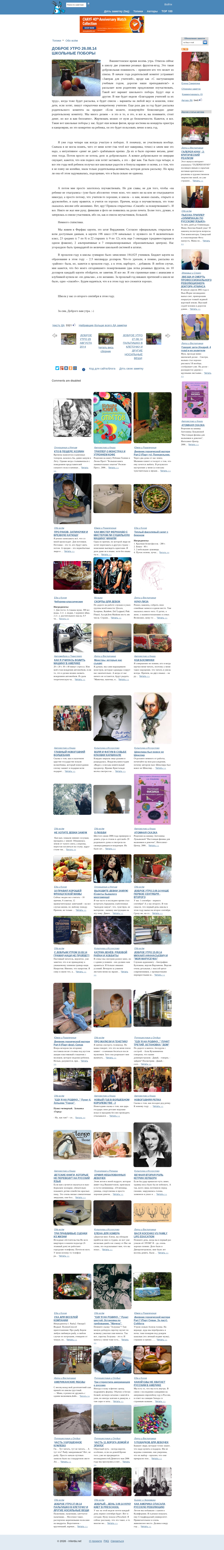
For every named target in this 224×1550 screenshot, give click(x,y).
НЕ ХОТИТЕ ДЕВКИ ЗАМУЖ (70, 832)
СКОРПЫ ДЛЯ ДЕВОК (107, 601)
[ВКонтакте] (66, 368)
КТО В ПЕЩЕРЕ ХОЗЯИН (69, 451)
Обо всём (72, 40)
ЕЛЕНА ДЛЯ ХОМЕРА (107, 1233)
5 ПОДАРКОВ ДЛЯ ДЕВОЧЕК (151, 1442)
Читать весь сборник (106, 349)
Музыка (98, 597)
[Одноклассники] (70, 368)
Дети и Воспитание (145, 597)
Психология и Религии (106, 1170)
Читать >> (113, 467)
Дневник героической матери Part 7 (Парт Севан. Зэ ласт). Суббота (152, 1320)
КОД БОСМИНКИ (144, 660)
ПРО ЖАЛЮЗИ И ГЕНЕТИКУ (111, 1041)
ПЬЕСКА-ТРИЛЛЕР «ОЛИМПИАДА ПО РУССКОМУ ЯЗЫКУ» (193, 218)
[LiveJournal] (79, 368)
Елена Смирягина (190, 83)
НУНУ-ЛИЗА (141, 601)
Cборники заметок (191, 88)
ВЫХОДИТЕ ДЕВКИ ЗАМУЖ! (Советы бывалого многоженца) (111, 894)
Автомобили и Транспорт (68, 656)
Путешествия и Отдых (147, 1037)
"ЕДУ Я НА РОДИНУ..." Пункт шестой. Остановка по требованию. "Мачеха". (111, 1320)
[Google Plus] (62, 368)
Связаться (117, 1541)
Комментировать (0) (192, 94)
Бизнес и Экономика (144, 1499)
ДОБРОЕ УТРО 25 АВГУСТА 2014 (86, 340)
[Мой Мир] (75, 368)
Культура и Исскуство (106, 747)
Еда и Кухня (140, 527)
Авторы (152, 11)
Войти (168, 4)
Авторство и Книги (105, 447)
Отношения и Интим (65, 447)
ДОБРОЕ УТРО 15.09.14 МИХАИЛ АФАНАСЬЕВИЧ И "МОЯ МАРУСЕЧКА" (151, 955)
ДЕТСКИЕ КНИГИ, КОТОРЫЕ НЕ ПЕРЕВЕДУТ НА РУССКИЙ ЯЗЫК (72, 1178)
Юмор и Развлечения (145, 447)
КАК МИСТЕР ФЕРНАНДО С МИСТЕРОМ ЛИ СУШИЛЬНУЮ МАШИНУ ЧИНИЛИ (112, 535)
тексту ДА (58, 325)
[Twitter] (57, 368)
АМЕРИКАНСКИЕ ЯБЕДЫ (69, 1382)
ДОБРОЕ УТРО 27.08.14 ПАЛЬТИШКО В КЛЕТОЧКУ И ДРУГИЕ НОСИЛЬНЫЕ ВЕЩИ (133, 346)
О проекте (95, 1541)
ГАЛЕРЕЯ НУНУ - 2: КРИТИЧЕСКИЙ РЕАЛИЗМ (192, 154)
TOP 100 (167, 11)
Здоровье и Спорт (191, 272)
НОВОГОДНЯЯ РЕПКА (147, 1099)
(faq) (126, 11)
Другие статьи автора (192, 111)
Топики (138, 11)
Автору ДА (187, 100)
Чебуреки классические (68, 601)
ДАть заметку (113, 11)
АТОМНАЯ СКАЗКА (193, 425)
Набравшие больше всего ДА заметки (103, 325)
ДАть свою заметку (131, 368)
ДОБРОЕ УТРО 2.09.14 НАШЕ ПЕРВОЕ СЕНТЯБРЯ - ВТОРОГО (151, 894)
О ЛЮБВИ (100, 832)
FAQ (106, 1541)
